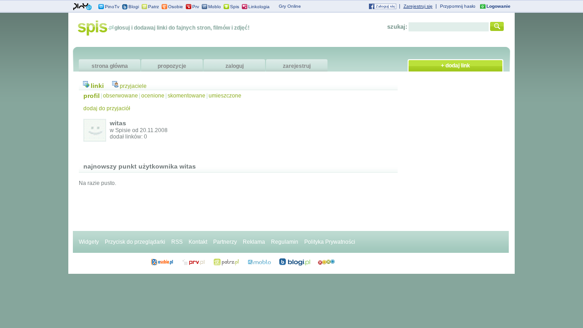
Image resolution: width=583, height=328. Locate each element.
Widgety (89, 242)
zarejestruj (297, 66)
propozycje (172, 66)
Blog (295, 261)
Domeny (193, 261)
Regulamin (284, 242)
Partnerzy (225, 242)
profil (91, 95)
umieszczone (225, 95)
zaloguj (234, 66)
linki (97, 85)
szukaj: (397, 26)
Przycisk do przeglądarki (135, 242)
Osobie (175, 6)
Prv (195, 6)
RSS (177, 242)
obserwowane (120, 95)
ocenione (152, 95)
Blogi (133, 6)
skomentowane (186, 95)
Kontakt (198, 242)
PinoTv (112, 6)
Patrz (153, 6)
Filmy (226, 261)
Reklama (254, 242)
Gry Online (290, 6)
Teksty (259, 261)
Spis (234, 6)
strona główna (110, 66)
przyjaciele (133, 86)
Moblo (214, 6)
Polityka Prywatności (329, 242)
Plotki (326, 261)
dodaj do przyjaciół (106, 108)
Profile (162, 261)
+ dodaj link (455, 65)
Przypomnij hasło (458, 6)
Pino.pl (82, 6)
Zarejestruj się (418, 6)
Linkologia (259, 6)
